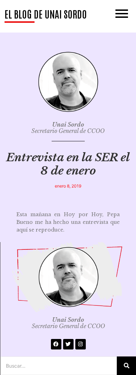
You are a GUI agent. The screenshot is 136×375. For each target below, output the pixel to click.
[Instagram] (80, 344)
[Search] (126, 365)
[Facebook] (56, 344)
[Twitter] (68, 344)
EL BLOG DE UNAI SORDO (46, 13)
